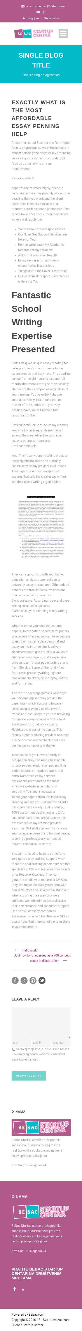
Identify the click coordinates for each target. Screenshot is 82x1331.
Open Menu (63, 33)
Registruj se (51, 18)
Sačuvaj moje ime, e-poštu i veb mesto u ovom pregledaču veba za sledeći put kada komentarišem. (40, 1054)
